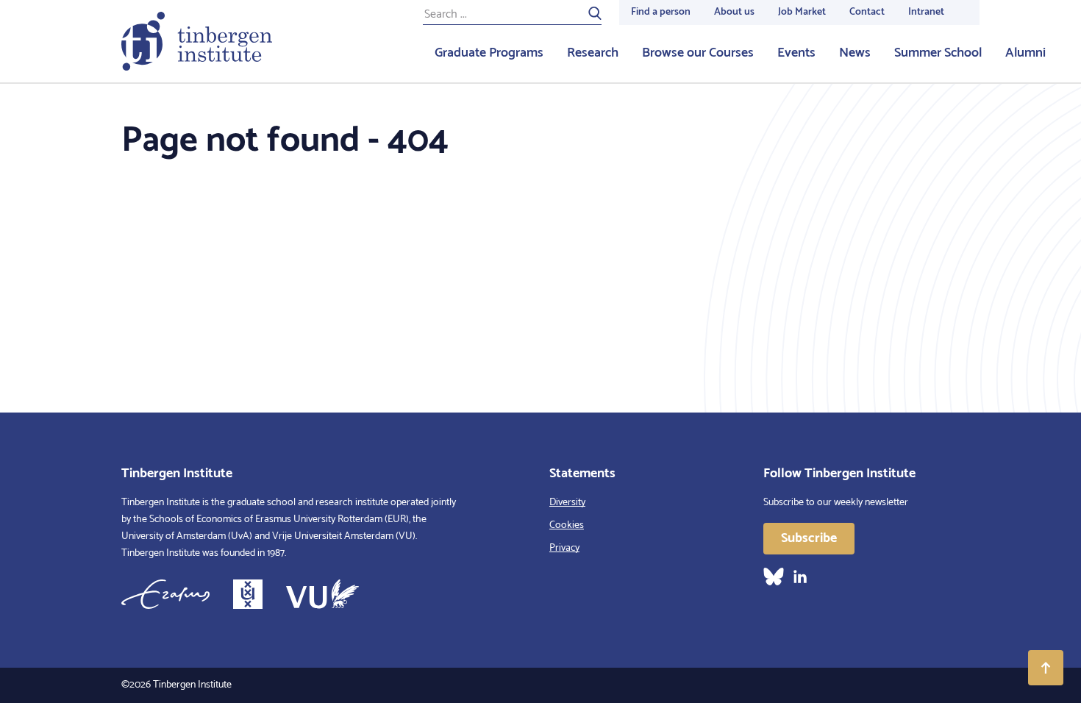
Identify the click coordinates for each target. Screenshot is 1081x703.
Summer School (938, 53)
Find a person (661, 12)
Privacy (564, 548)
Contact (867, 12)
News (855, 53)
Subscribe (809, 538)
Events (796, 53)
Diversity (567, 502)
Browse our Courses (698, 53)
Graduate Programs (489, 53)
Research (592, 53)
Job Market (802, 12)
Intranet (926, 12)
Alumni (1025, 53)
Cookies (566, 525)
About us (734, 12)
